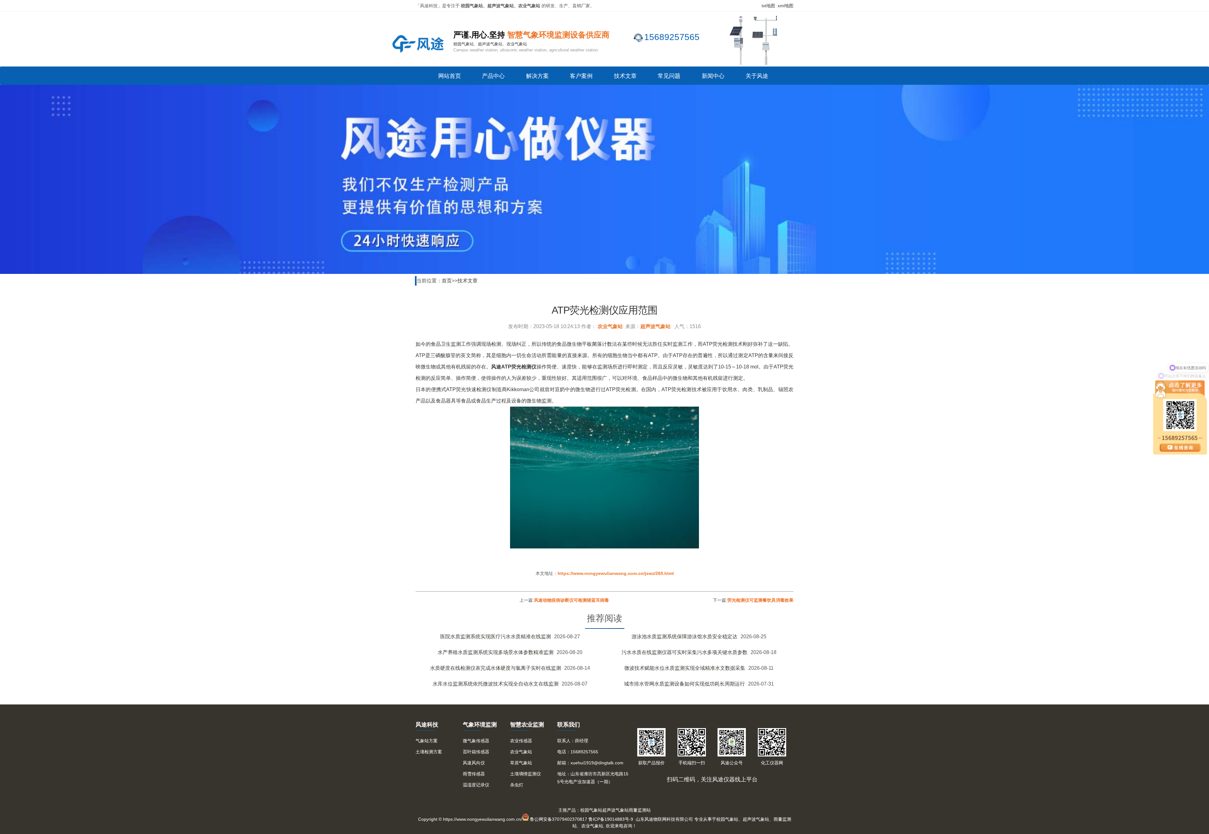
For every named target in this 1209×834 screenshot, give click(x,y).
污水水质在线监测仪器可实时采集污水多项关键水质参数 (684, 652)
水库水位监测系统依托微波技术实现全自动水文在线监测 (496, 683)
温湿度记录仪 (476, 784)
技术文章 (625, 76)
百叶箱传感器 (476, 751)
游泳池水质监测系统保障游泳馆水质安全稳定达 (684, 636)
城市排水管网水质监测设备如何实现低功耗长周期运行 (684, 683)
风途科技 (427, 724)
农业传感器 (521, 740)
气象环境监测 (480, 724)
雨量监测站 (640, 810)
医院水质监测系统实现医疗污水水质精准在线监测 (495, 636)
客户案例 (581, 76)
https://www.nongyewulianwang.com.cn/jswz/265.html (616, 573)
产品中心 (493, 76)
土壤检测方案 (429, 751)
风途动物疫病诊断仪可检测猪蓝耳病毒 (571, 600)
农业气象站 (610, 326)
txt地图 (768, 5)
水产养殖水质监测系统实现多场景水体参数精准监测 (495, 652)
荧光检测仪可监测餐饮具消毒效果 (760, 600)
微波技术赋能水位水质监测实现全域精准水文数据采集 (684, 668)
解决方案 (537, 76)
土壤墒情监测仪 (525, 773)
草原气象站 (521, 762)
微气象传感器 (476, 740)
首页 (447, 280)
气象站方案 (427, 740)
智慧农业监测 (527, 724)
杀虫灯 (516, 784)
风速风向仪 (474, 762)
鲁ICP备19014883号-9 (610, 819)
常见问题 (669, 76)
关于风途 (757, 76)
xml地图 (785, 5)
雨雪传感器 (474, 773)
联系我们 (568, 724)
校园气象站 (591, 810)
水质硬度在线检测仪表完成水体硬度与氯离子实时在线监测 (495, 668)
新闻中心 (713, 76)
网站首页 (449, 76)
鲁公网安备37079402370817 (558, 819)
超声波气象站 (655, 326)
